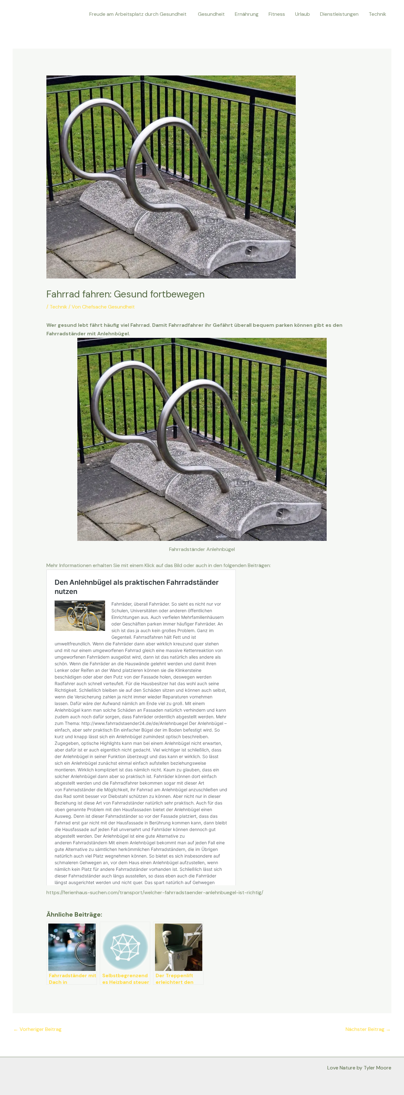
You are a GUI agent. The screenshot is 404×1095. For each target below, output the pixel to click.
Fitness (277, 14)
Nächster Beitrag (368, 1029)
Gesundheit (211, 14)
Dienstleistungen (339, 14)
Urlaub (302, 14)
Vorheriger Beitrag (37, 1029)
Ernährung (246, 14)
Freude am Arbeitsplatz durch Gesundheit (138, 14)
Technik (377, 14)
